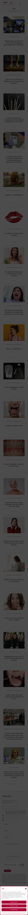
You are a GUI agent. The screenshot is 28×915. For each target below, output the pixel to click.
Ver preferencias (14, 909)
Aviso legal (23, 912)
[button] (25, 888)
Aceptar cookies (14, 902)
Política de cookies (7, 912)
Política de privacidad (15, 912)
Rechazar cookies (14, 905)
